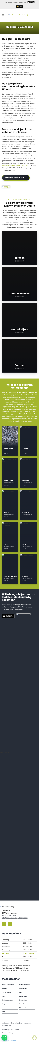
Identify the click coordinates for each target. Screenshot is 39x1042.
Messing (4, 988)
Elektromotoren (7, 1000)
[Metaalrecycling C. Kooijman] (19, 15)
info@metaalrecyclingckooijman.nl (15, 165)
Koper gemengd (24, 984)
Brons (4, 1008)
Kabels (4, 1011)
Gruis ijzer (22, 1004)
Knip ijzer (5, 1004)
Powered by (8, 1040)
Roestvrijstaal (6, 992)
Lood (3, 996)
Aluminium (23, 988)
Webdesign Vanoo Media (10, 1030)
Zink (20, 992)
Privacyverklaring (7, 1033)
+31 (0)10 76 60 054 (9, 915)
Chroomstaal (23, 1008)
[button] (4, 1038)
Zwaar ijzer (23, 1000)
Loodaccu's (23, 996)
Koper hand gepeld (8, 984)
